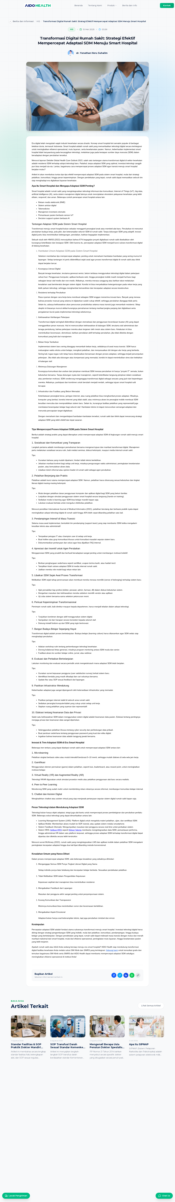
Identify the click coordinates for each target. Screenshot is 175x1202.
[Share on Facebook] (113, 975)
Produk (111, 5)
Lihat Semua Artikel (151, 1005)
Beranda (78, 5)
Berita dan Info (129, 5)
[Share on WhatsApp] (131, 975)
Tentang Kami (95, 5)
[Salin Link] (137, 975)
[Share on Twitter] (119, 975)
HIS (38, 21)
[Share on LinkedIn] (125, 975)
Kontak (167, 5)
